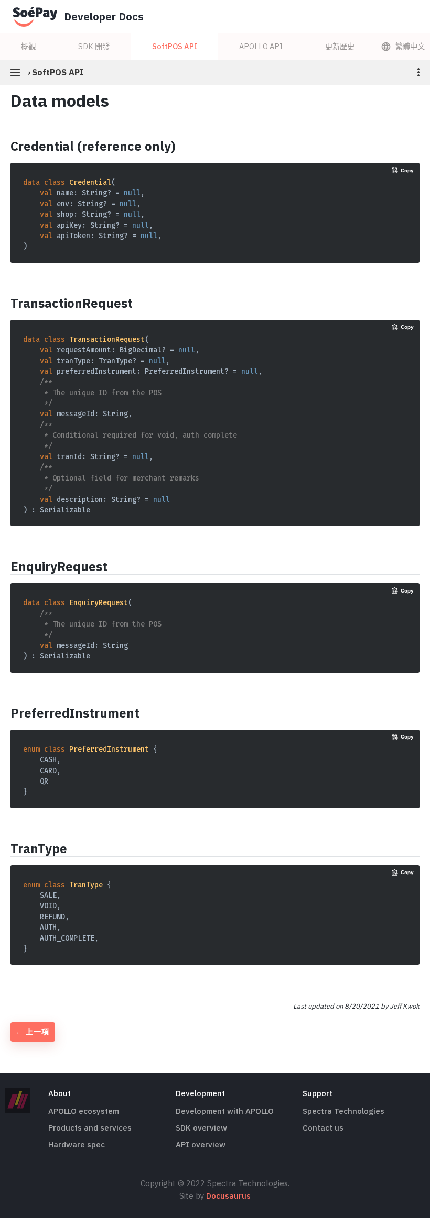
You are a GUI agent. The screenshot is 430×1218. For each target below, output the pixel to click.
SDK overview (201, 1128)
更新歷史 (339, 46)
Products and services (90, 1128)
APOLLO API (261, 46)
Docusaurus (228, 1196)
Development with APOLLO (225, 1111)
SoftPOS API (174, 46)
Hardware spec (76, 1144)
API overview (200, 1144)
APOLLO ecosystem (83, 1111)
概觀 (28, 46)
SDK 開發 (94, 46)
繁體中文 (410, 46)
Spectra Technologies (343, 1111)
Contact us (323, 1128)
